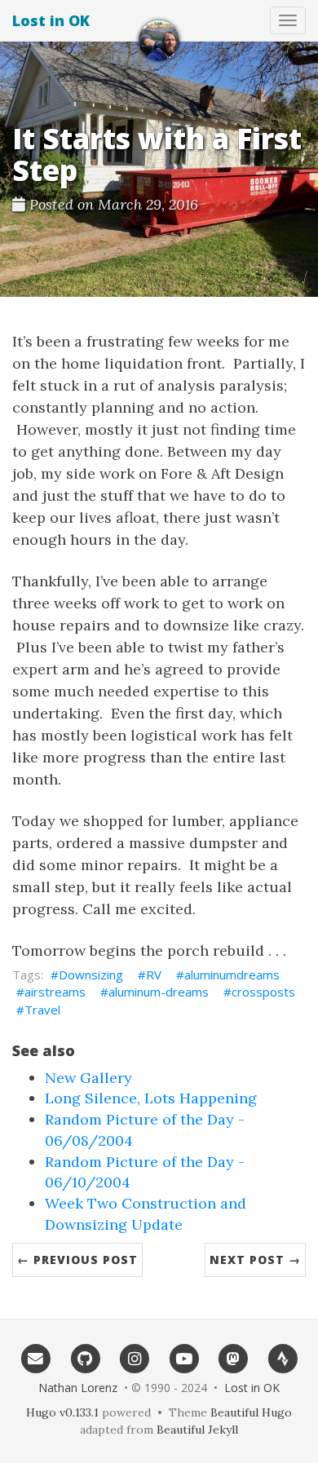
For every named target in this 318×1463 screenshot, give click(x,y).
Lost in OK (51, 20)
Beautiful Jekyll (197, 1429)
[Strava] (282, 1357)
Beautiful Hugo (251, 1412)
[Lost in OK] (159, 40)
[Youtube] (184, 1357)
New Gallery (88, 1077)
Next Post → (255, 1259)
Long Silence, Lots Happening (151, 1098)
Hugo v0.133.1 (62, 1412)
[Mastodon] (233, 1357)
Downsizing (91, 974)
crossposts (263, 991)
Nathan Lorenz (77, 1387)
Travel (42, 1009)
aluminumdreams (232, 974)
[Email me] (35, 1357)
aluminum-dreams (158, 991)
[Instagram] (134, 1357)
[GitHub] (85, 1357)
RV (153, 974)
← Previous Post (77, 1259)
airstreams (55, 991)
